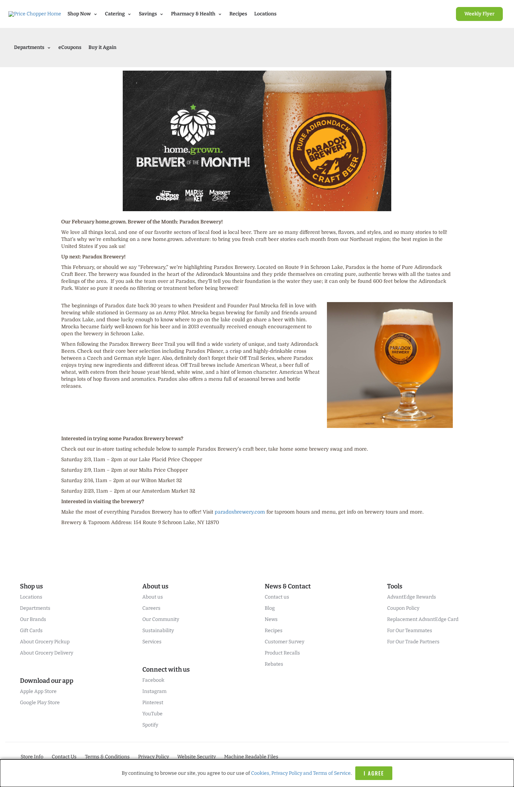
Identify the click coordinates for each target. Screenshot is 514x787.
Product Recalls (282, 653)
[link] (479, 14)
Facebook (153, 680)
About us (152, 597)
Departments (35, 608)
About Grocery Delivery (46, 653)
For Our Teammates (409, 631)
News (271, 619)
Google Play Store (40, 703)
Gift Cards (31, 631)
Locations (265, 14)
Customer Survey (284, 642)
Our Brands (33, 619)
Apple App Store (38, 691)
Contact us (277, 597)
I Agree (374, 773)
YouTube (152, 714)
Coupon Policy (403, 608)
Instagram (154, 691)
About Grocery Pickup (45, 642)
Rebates (274, 664)
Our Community (160, 619)
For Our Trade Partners (413, 642)
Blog (270, 608)
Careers (151, 608)
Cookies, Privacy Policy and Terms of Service (301, 773)
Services (152, 642)
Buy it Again (102, 47)
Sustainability (158, 631)
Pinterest (152, 703)
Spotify (150, 725)
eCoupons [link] (69, 47)
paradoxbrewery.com (240, 512)
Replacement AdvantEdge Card (422, 619)
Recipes (238, 14)
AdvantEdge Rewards (411, 597)
